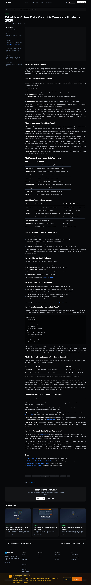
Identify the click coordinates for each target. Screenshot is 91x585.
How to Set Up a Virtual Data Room (13, 48)
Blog (37, 2)
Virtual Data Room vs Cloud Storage (14, 42)
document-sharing (54, 475)
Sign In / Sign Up (81, 2)
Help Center (24, 569)
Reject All (67, 579)
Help (42, 2)
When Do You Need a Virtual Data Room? (13, 36)
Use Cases (24, 561)
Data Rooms (24, 564)
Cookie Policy (74, 559)
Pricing (32, 2)
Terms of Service (75, 557)
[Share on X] (29, 482)
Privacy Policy (74, 554)
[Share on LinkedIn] (32, 482)
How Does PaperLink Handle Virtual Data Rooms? (14, 65)
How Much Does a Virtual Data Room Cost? (13, 45)
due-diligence (45, 475)
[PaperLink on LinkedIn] (5, 562)
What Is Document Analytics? (34, 465)
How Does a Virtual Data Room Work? (12, 32)
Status (56, 561)
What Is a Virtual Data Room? (12, 29)
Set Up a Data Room (48, 277)
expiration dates (51, 419)
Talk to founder (49, 2)
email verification (29, 414)
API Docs (57, 557)
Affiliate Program (25, 571)
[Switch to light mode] (66, 2)
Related (8, 68)
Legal (72, 561)
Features (26, 2)
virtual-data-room (36, 475)
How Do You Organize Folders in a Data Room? (13, 54)
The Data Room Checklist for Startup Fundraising (53, 302)
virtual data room (44, 434)
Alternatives (24, 559)
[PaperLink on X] (7, 562)
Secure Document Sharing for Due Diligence (38, 463)
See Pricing (51, 498)
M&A (68, 475)
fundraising (62, 475)
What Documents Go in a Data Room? (12, 51)
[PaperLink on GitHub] (9, 562)
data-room (28, 475)
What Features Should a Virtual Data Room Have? (14, 39)
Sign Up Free (40, 498)
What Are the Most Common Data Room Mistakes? (13, 61)
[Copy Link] (35, 482)
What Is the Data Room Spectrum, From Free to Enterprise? (13, 58)
